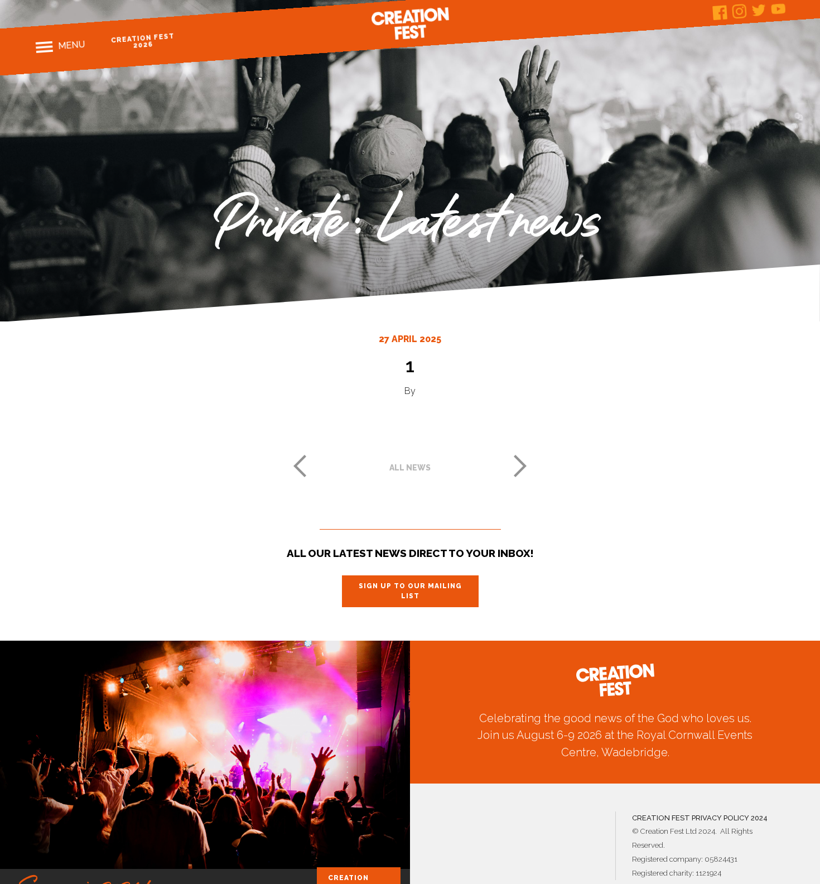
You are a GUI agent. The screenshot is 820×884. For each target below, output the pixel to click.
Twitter (758, 10)
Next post (520, 466)
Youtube (778, 8)
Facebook (719, 12)
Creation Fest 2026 (142, 41)
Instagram (739, 11)
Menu (71, 45)
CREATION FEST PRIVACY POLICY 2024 (700, 818)
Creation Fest (410, 23)
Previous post (299, 466)
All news (410, 467)
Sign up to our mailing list (410, 591)
